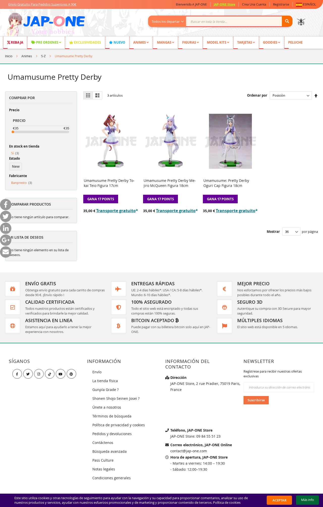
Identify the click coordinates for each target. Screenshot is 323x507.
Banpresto (21, 182)
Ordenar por (257, 95)
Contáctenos (102, 442)
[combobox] (222, 21)
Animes (26, 56)
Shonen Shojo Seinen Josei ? (116, 398)
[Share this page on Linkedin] (5, 228)
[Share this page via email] (5, 252)
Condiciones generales (111, 477)
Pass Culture (103, 460)
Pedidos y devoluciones (112, 433)
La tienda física (105, 380)
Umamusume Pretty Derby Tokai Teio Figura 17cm (109, 183)
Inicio (8, 56)
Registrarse (281, 4)
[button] (307, 4)
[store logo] (46, 25)
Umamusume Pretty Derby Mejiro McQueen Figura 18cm (170, 183)
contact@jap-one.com (188, 450)
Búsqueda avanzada (109, 451)
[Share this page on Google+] (5, 240)
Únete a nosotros (106, 407)
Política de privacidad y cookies (118, 424)
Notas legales (103, 469)
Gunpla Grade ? (105, 389)
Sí (15, 153)
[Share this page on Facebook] (5, 204)
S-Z (43, 56)
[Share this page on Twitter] (5, 216)
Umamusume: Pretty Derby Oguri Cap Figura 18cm (226, 183)
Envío (96, 372)
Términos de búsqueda (111, 416)
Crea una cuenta (254, 4)
